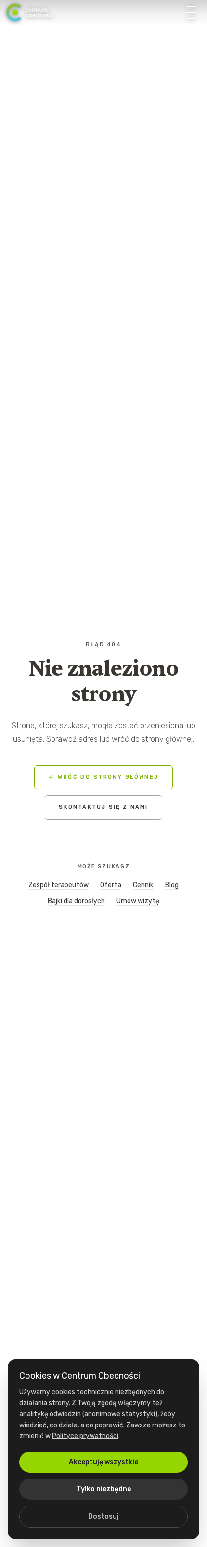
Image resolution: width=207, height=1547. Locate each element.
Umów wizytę (137, 901)
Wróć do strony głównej (108, 777)
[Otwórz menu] (191, 12)
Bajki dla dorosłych (76, 901)
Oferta (110, 885)
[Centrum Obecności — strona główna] (29, 12)
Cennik (143, 885)
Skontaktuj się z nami (103, 807)
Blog (172, 885)
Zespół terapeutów (58, 885)
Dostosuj (103, 1516)
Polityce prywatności (85, 1436)
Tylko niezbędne (104, 1489)
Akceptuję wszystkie (103, 1462)
